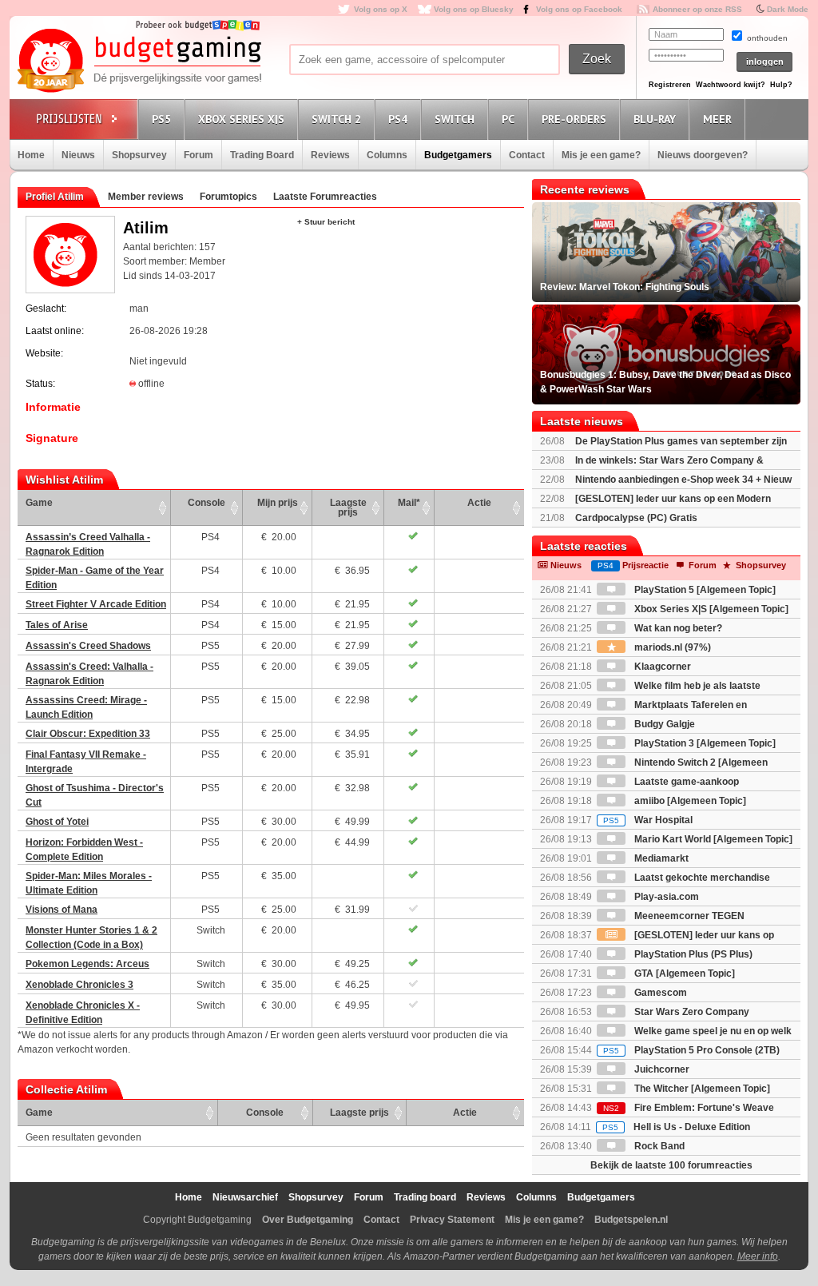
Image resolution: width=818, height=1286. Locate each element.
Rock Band (658, 1146)
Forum (198, 155)
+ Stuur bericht (326, 221)
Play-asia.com (665, 896)
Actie (479, 502)
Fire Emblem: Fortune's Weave (688, 1107)
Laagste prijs (348, 507)
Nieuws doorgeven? (702, 155)
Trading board (425, 1197)
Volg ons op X (380, 9)
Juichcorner (660, 1069)
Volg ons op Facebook (579, 9)
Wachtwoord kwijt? (730, 85)
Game (39, 502)
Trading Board (262, 155)
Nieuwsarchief (245, 1197)
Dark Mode (787, 9)
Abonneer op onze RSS (697, 9)
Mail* (409, 502)
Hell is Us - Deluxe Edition (676, 1127)
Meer (717, 119)
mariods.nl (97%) (671, 647)
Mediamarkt (660, 858)
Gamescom (659, 992)
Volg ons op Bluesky (474, 9)
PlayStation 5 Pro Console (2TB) (691, 1050)
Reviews (330, 155)
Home (31, 155)
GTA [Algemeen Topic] (683, 973)
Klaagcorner (661, 666)
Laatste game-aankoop (685, 781)
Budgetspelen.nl (631, 1219)
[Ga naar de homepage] (139, 61)
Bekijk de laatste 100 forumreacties (671, 1165)
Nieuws (78, 155)
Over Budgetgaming (307, 1219)
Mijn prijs (277, 502)
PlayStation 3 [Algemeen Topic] (704, 743)
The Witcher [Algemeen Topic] (701, 1088)
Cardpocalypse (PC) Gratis (636, 518)
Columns (387, 155)
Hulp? (781, 85)
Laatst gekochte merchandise (701, 877)
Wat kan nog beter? (677, 628)
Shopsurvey (139, 155)
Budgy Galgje (663, 724)
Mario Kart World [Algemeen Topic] (712, 839)
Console (206, 502)
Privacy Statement (452, 1219)
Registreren (670, 85)
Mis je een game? (601, 155)
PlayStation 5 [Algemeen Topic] (704, 589)
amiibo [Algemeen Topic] (689, 800)
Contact (527, 155)
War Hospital (648, 820)
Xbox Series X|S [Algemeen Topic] (710, 609)
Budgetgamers (458, 155)
